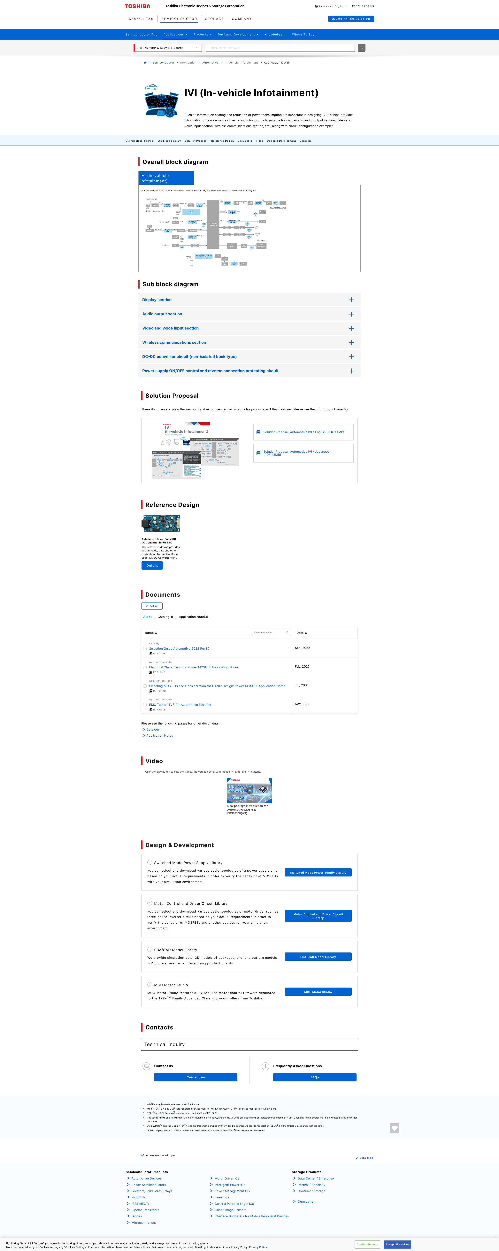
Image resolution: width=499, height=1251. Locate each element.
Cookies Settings (367, 1244)
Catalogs (153, 729)
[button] (331, 6)
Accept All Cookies (397, 1244)
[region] (249, 1244)
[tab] (166, 178)
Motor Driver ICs (227, 1178)
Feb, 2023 (302, 666)
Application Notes (159, 735)
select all (151, 606)
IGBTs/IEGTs (141, 1204)
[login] (394, 1128)
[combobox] (280, 48)
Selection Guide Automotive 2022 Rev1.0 (179, 648)
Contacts (305, 140)
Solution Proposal (196, 140)
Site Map (366, 1157)
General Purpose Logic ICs (234, 1204)
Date (300, 633)
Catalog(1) (165, 617)
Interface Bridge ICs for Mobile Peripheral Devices (252, 1216)
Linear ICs (222, 1197)
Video (259, 140)
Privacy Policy (258, 1246)
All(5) (147, 617)
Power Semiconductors (149, 1185)
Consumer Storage (311, 1191)
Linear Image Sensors (230, 1210)
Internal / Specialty (311, 1185)
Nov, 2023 (302, 704)
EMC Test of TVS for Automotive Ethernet (180, 705)
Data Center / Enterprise (316, 1178)
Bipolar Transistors (145, 1210)
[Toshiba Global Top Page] (145, 6)
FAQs (315, 1077)
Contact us (196, 1077)
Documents (245, 140)
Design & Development (281, 140)
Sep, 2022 (302, 648)
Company (306, 1201)
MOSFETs (139, 1197)
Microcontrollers (144, 1222)
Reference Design (222, 140)
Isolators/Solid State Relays (152, 1191)
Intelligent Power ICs (230, 1185)
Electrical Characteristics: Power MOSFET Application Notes (193, 667)
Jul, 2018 (301, 685)
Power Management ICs (232, 1191)
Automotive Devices (146, 1178)
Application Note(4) (193, 617)
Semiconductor (163, 62)
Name (149, 633)
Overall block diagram (140, 140)
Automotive (210, 62)
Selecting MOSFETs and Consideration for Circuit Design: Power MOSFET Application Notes (217, 686)
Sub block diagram (169, 140)
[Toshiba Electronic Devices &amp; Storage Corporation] (205, 6)
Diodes (137, 1216)
